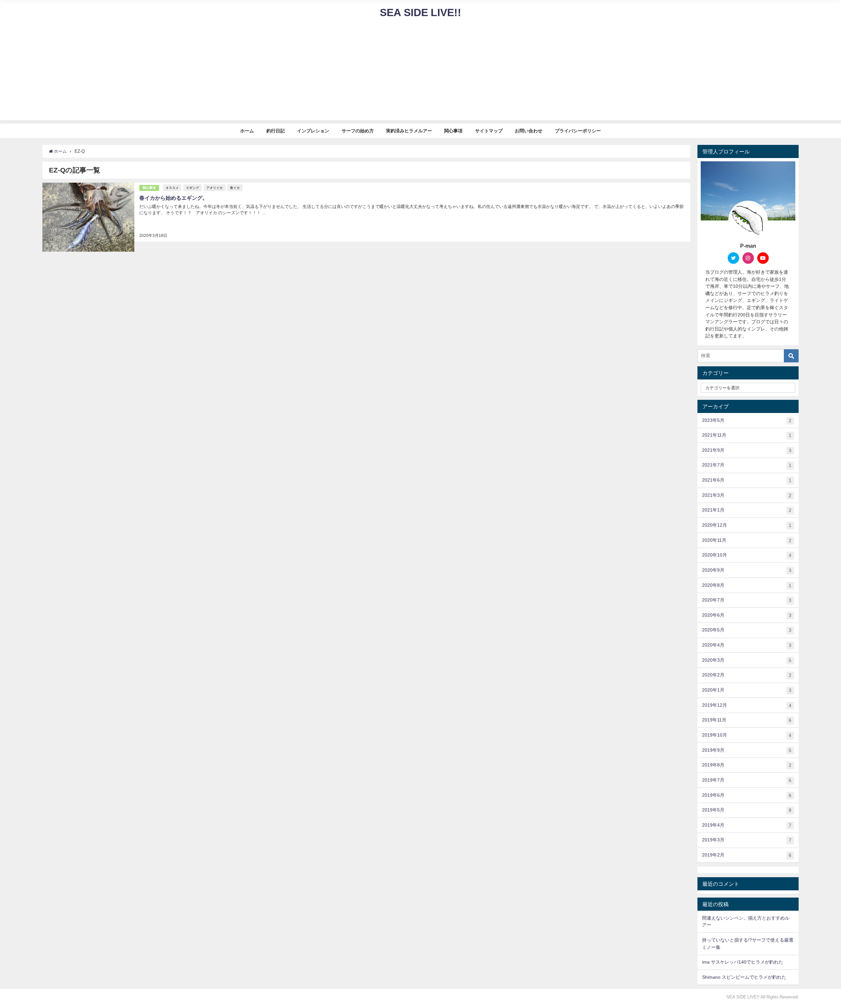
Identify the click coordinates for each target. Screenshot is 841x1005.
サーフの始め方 (358, 130)
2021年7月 (746, 465)
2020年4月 (746, 645)
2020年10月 (746, 555)
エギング (192, 187)
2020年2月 (746, 675)
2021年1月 (746, 510)
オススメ (172, 187)
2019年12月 (746, 705)
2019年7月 (746, 780)
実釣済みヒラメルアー (409, 130)
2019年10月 (746, 735)
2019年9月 (746, 750)
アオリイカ (214, 187)
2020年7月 (746, 600)
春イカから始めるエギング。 (173, 197)
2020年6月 (746, 615)
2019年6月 (746, 795)
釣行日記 (275, 130)
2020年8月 (746, 585)
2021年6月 (746, 480)
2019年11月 (746, 720)
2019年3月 (746, 839)
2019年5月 (746, 810)
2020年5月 (746, 630)
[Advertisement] (420, 75)
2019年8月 (746, 765)
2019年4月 (746, 825)
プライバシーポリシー (578, 130)
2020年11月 (746, 540)
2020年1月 (746, 690)
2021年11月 (746, 435)
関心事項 (453, 130)
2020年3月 (746, 660)
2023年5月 (746, 420)
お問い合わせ (528, 130)
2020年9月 (746, 570)
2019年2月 (746, 855)
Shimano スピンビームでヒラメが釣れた (744, 977)
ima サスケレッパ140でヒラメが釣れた (742, 962)
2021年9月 (746, 450)
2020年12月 (746, 525)
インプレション (313, 130)
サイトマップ (489, 130)
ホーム (247, 130)
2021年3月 (746, 495)
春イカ (235, 187)
